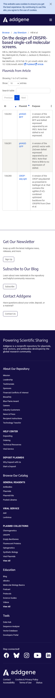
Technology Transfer (12, 423)
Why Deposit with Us (12, 462)
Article (40, 64)
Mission (6, 375)
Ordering (6, 440)
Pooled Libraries (10, 500)
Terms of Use (25, 682)
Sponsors (7, 388)
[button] (50, 20)
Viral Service (8, 449)
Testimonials (8, 384)
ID (5, 106)
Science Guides (10, 598)
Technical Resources (12, 444)
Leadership (8, 380)
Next (23, 97)
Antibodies (7, 487)
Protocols (7, 593)
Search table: (8, 90)
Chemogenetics (10, 530)
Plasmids (7, 491)
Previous (8, 97)
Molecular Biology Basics (14, 585)
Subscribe (9, 286)
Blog (5, 576)
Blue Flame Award (11, 401)
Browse (5, 32)
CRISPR (6, 535)
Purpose (36, 106)
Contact (7, 679)
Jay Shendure (19, 32)
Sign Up (8, 259)
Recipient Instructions (12, 418)
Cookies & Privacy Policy (26, 679)
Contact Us (10, 314)
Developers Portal (10, 635)
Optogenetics (9, 548)
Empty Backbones (11, 539)
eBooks (6, 581)
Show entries (14, 83)
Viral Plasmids (9, 556)
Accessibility (9, 682)
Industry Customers (11, 410)
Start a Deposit (9, 466)
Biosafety (7, 397)
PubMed (30, 64)
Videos (6, 602)
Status (39, 682)
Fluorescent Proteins (12, 543)
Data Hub (7, 622)
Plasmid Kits (8, 495)
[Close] (49, 4)
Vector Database (10, 631)
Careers (6, 405)
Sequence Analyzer (11, 626)
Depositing (7, 436)
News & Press (9, 414)
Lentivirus (7, 517)
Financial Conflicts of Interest (15, 392)
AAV (5, 513)
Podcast (6, 589)
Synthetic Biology (10, 552)
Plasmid (23, 106)
